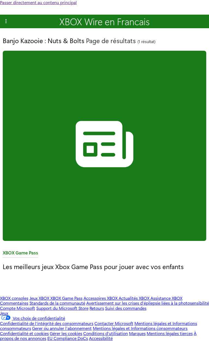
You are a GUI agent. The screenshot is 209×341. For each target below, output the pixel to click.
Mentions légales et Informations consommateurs (140, 328)
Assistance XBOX (166, 298)
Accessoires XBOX (101, 298)
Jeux (4, 313)
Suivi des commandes (125, 308)
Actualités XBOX (134, 298)
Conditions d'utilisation (105, 333)
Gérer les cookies (66, 333)
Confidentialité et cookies (24, 333)
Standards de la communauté (57, 303)
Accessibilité (101, 338)
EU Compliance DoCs (67, 338)
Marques (137, 333)
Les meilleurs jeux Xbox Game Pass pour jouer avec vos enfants (93, 266)
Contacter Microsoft (113, 323)
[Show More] (6, 21)
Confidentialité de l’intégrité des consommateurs (46, 323)
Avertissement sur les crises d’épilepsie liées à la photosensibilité (147, 303)
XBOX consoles (14, 298)
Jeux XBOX (39, 298)
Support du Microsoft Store (62, 308)
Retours (97, 308)
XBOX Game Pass (20, 254)
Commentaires (14, 303)
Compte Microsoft (17, 308)
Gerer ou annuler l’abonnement (62, 328)
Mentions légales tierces (170, 333)
